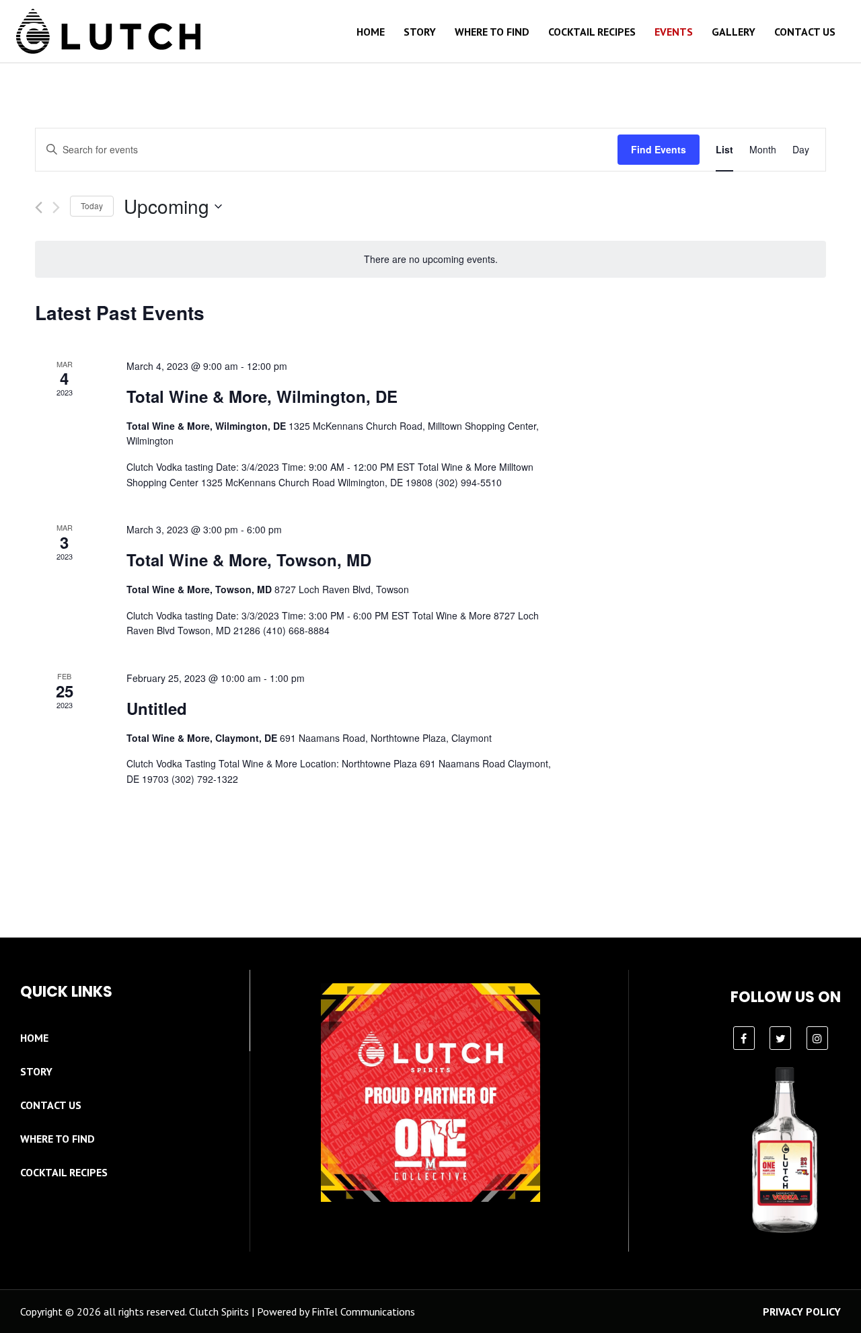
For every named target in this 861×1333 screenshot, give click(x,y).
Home (371, 31)
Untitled (156, 708)
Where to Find (492, 31)
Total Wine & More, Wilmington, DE (262, 396)
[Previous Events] (38, 207)
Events (673, 31)
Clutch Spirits (219, 1311)
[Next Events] (56, 207)
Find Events (658, 149)
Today (92, 205)
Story (420, 31)
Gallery (733, 31)
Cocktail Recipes (592, 31)
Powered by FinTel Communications (336, 1311)
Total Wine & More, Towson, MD (248, 559)
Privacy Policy (802, 1311)
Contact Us (804, 31)
